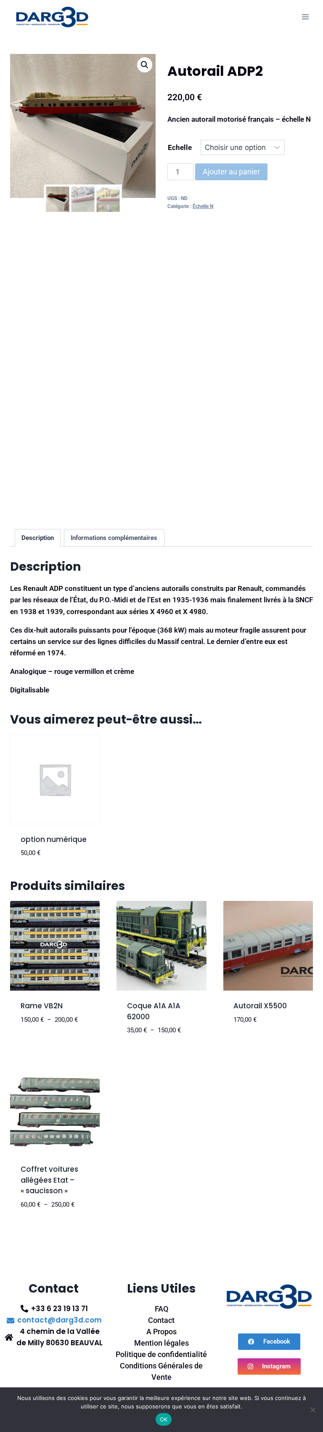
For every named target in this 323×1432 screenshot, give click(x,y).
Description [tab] (37, 538)
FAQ (161, 1308)
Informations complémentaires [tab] (114, 538)
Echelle (180, 147)
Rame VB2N (42, 1006)
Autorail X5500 (260, 1006)
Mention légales (161, 1342)
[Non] (312, 1409)
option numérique (54, 839)
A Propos (161, 1331)
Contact (161, 1320)
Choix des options (51, 1033)
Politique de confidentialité (161, 1354)
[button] (144, 64)
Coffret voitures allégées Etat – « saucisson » (49, 1180)
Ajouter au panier (231, 171)
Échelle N (203, 206)
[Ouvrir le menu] (305, 16)
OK (164, 1419)
